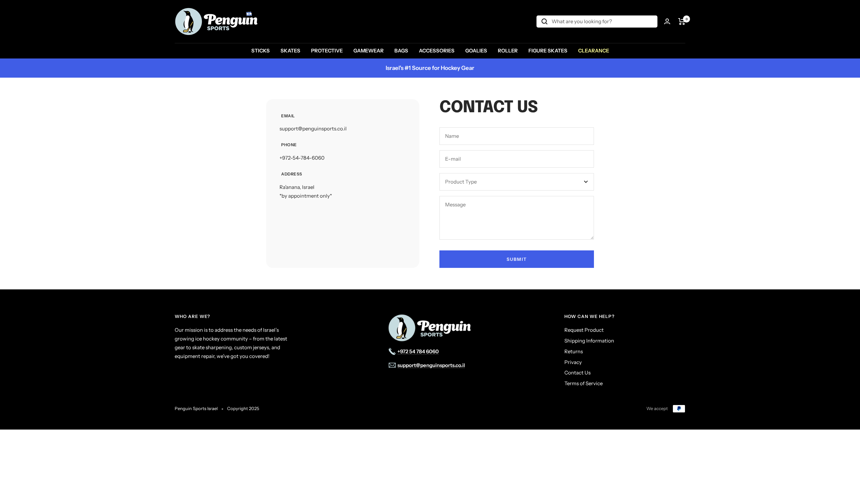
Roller (508, 50)
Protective (327, 50)
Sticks (260, 50)
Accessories (437, 50)
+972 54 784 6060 (418, 351)
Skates (290, 50)
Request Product (584, 330)
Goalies (476, 50)
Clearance (593, 50)
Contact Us (577, 372)
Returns (573, 351)
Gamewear (368, 50)
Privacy (573, 362)
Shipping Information (589, 340)
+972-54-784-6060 (302, 158)
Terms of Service (583, 383)
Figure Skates (547, 50)
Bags (401, 50)
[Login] (667, 21)
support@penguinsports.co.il (313, 128)
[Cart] (681, 21)
